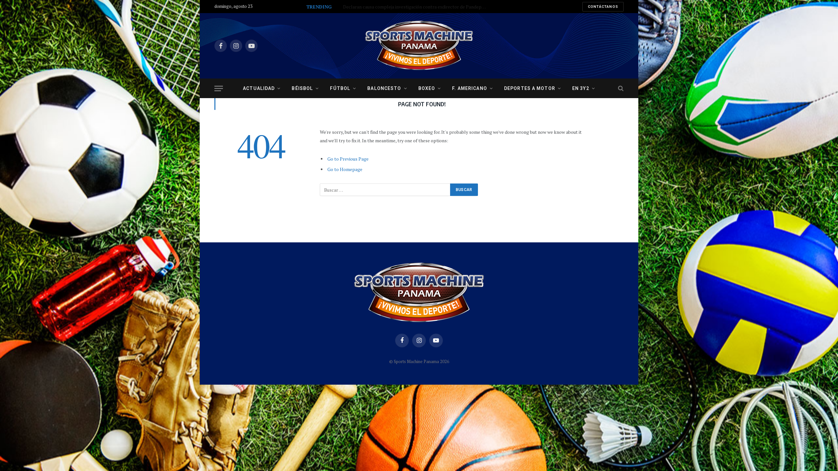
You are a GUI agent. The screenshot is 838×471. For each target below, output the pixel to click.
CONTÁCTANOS (603, 7)
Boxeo (426, 88)
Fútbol (340, 88)
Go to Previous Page (348, 159)
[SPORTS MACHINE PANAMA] (419, 45)
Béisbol (302, 88)
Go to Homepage (344, 169)
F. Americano (469, 88)
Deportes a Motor (529, 88)
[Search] (620, 88)
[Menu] (218, 88)
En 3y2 (580, 88)
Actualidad (259, 88)
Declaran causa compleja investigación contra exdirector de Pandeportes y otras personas (416, 7)
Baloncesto (384, 88)
